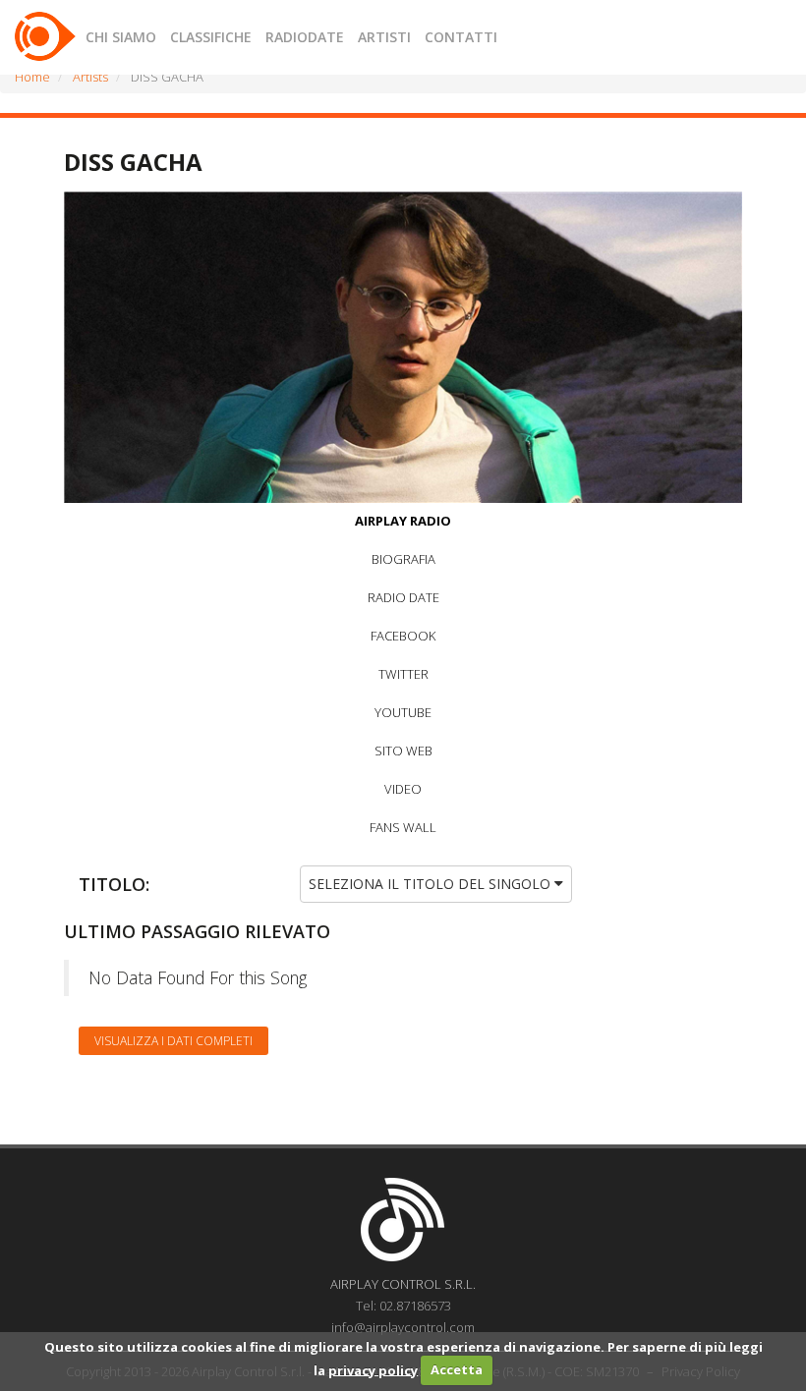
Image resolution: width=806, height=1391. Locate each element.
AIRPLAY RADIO (403, 520)
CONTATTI (461, 37)
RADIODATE (304, 37)
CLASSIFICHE (211, 37)
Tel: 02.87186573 (403, 1305)
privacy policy (373, 1369)
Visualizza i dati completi (173, 1040)
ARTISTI (384, 37)
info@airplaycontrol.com (403, 1327)
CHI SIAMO (121, 37)
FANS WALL (403, 827)
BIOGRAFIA (403, 559)
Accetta (457, 1369)
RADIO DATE (403, 597)
